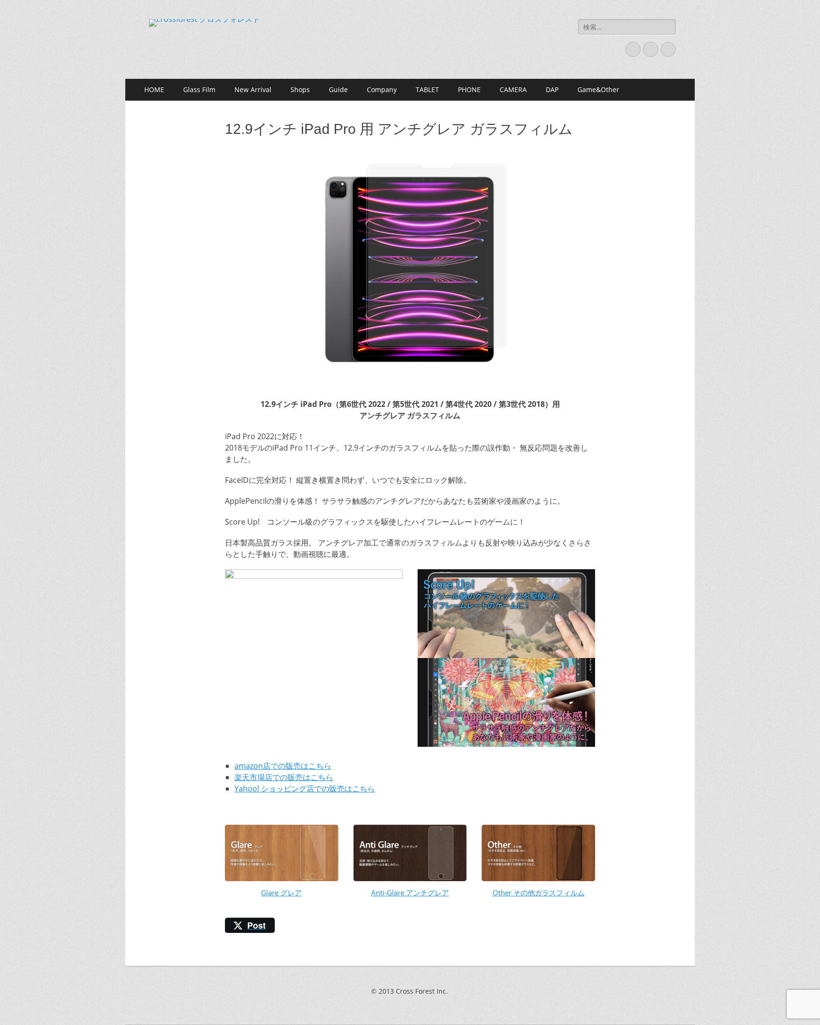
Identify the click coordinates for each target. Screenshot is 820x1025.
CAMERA (513, 89)
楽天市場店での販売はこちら (283, 777)
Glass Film (199, 89)
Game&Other (598, 89)
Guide (338, 89)
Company (382, 89)
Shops (300, 89)
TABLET (427, 89)
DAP (552, 89)
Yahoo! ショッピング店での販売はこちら (304, 788)
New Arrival (252, 89)
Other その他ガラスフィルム (539, 892)
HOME (154, 89)
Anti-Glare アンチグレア (410, 892)
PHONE (469, 89)
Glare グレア (281, 892)
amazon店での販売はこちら (282, 766)
